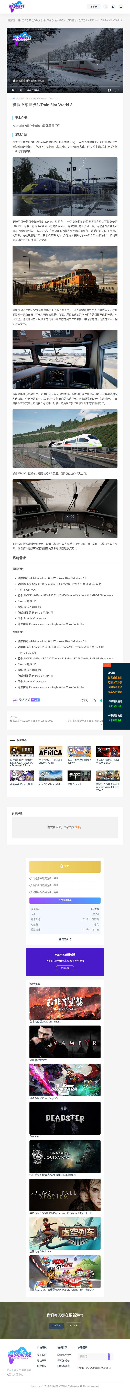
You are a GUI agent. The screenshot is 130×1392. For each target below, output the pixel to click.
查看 (96, 909)
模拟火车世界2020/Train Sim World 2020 (31, 721)
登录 (77, 827)
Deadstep (34, 1136)
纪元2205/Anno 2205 (50, 784)
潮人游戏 (24, 700)
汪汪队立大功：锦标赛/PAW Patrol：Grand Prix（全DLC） (62, 1290)
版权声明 (42, 1361)
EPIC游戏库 (63, 1361)
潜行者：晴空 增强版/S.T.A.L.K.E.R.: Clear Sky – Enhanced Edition (21, 763)
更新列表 (74, 1326)
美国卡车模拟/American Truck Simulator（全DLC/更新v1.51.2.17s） (94, 723)
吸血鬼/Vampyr (38, 1060)
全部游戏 (83, 20)
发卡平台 (115, 706)
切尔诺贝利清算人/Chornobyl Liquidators (52, 1175)
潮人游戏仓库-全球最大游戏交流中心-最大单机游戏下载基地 (47, 20)
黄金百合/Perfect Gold (21, 784)
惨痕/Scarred (74, 784)
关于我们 (42, 1355)
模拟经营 (43, 99)
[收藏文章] (94, 700)
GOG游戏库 (63, 1366)
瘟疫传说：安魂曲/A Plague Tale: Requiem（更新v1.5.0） (61, 1213)
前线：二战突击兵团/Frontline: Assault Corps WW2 (108, 787)
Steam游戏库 (64, 1355)
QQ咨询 (66, 939)
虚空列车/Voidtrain (40, 1251)
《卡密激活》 (115, 720)
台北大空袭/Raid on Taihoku (45, 1021)
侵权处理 (42, 1366)
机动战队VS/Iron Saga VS (43, 1098)
